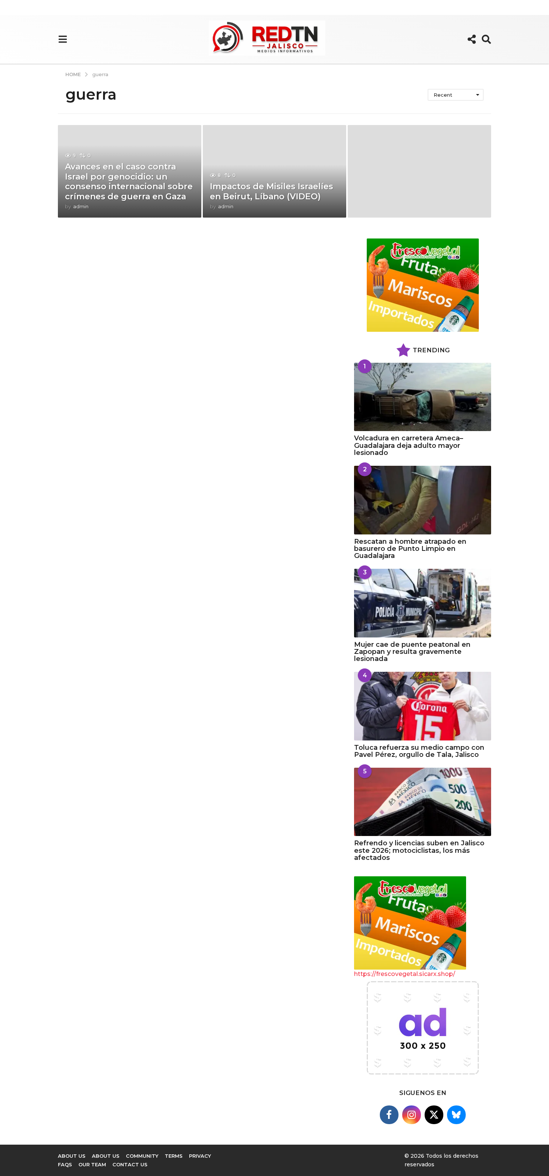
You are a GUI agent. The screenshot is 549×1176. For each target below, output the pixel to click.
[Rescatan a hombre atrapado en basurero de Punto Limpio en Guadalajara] (422, 500)
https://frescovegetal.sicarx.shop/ (404, 973)
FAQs (65, 1164)
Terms (174, 1156)
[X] (434, 1114)
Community (142, 1156)
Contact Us (130, 1164)
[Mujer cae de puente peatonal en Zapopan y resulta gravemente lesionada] (422, 603)
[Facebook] (389, 1114)
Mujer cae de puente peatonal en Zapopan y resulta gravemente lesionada (412, 651)
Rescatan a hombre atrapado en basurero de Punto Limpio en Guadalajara (410, 548)
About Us (72, 1156)
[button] (62, 39)
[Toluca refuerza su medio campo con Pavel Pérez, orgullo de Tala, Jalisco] (422, 706)
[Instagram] (411, 1114)
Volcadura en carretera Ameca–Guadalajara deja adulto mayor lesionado (408, 445)
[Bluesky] (456, 1114)
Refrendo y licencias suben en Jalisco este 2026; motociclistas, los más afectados (419, 850)
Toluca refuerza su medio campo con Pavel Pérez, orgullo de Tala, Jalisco (419, 751)
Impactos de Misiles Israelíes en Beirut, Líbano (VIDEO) (271, 191)
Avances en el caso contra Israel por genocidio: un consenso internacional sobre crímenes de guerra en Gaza (129, 181)
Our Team (92, 1164)
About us (106, 1156)
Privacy (200, 1156)
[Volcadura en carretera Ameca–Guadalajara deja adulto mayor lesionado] (422, 397)
